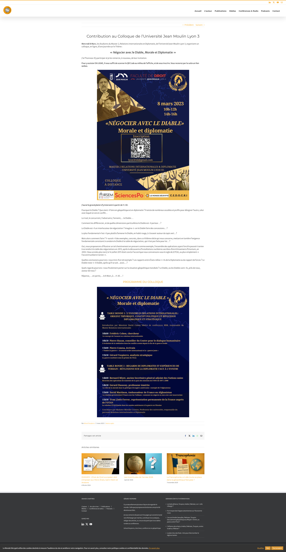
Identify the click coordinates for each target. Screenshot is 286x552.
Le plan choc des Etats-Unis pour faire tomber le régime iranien (183, 534)
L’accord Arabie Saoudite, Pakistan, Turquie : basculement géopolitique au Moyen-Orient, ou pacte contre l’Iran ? (183, 520)
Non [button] (267, 548)
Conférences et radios (96, 509)
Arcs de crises (94, 507)
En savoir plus (154, 548)
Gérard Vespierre (89, 423)
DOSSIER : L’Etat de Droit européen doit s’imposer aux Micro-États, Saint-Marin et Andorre (100, 480)
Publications (105, 507)
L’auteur (84, 507)
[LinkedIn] (83, 524)
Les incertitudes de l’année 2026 (138, 477)
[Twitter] (87, 524)
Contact (84, 511)
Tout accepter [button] (277, 548)
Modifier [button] (260, 548)
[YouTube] (91, 524)
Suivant (199, 25)
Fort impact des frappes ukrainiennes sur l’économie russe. (184, 512)
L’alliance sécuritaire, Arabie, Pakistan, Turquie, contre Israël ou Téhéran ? (185, 527)
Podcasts (109, 509)
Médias (84, 509)
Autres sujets (110, 423)
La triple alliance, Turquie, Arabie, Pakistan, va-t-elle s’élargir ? (185, 505)
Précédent (189, 25)
